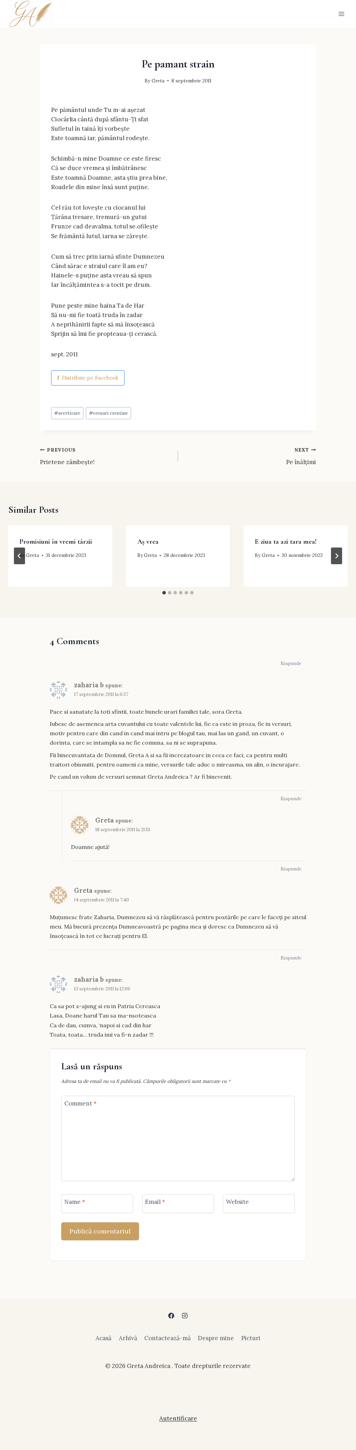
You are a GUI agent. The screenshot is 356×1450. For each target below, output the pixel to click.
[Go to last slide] (19, 556)
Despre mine (216, 1338)
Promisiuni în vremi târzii (55, 541)
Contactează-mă (167, 1338)
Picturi (250, 1338)
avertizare (67, 413)
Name (74, 1202)
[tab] (164, 592)
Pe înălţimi (301, 456)
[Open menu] (341, 13)
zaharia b (89, 685)
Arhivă (128, 1338)
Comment (80, 1103)
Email (155, 1202)
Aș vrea (148, 541)
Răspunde (291, 663)
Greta (158, 81)
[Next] (336, 556)
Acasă (104, 1338)
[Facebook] (171, 1315)
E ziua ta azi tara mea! (286, 541)
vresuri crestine (108, 413)
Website (237, 1202)
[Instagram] (185, 1315)
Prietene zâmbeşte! (67, 456)
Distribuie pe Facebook (88, 377)
